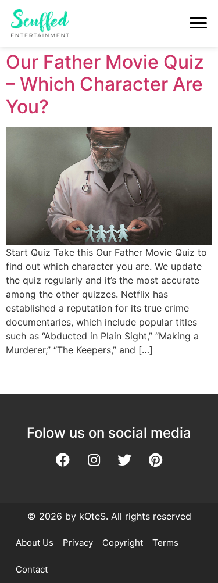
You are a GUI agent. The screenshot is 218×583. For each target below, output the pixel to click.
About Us (34, 542)
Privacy (78, 542)
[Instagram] (94, 460)
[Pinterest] (155, 460)
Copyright (122, 542)
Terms (165, 542)
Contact (32, 569)
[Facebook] (63, 460)
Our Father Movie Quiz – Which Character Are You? (105, 84)
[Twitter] (124, 460)
